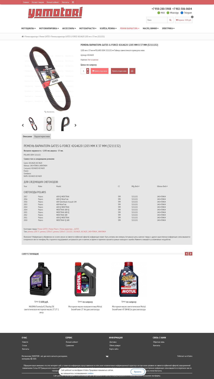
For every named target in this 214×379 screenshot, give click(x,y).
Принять (137, 371)
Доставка (112, 342)
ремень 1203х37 (59, 231)
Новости (25, 342)
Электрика (167, 28)
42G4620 (77, 231)
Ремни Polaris (54, 229)
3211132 (69, 231)
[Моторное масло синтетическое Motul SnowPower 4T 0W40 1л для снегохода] (129, 279)
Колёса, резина (107, 28)
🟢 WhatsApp (172, 12)
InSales (189, 356)
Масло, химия (150, 28)
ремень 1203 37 (33, 231)
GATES (76, 229)
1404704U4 (102, 231)
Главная (26, 2)
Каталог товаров (38, 2)
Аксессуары (68, 28)
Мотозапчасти (87, 28)
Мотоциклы (27, 28)
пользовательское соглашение (140, 375)
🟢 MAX (161, 12)
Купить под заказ (100, 71)
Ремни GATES (45, 36)
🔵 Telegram (186, 12)
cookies (90, 373)
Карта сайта (113, 349)
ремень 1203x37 (46, 231)
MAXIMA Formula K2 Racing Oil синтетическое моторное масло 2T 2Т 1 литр (41, 309)
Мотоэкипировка (48, 28)
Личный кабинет (53, 2)
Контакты (65, 2)
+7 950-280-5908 (161, 9)
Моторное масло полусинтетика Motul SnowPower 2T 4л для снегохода (85, 308)
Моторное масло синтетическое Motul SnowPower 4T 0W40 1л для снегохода (129, 308)
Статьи (24, 345)
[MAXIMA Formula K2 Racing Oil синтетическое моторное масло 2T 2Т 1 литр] (41, 279)
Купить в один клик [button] (119, 71)
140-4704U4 (92, 231)
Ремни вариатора (129, 28)
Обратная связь (158, 342)
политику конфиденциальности (116, 375)
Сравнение (69, 345)
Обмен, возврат (115, 345)
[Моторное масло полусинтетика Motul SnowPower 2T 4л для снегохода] (85, 279)
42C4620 (84, 231)
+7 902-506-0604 (182, 9)
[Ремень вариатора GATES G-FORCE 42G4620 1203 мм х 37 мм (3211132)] (33, 124)
